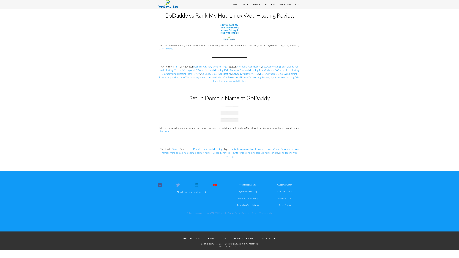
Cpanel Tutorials (281, 149)
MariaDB (222, 77)
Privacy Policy (241, 213)
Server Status (285, 205)
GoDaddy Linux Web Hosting (216, 73)
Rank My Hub (179, 4)
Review (265, 77)
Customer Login (284, 184)
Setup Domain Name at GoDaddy (229, 98)
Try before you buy (222, 80)
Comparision (180, 70)
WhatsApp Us (284, 198)
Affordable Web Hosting (248, 66)
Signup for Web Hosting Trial (285, 77)
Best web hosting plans (274, 66)
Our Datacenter (284, 191)
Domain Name (200, 149)
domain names (204, 152)
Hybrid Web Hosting (247, 191)
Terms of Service (259, 213)
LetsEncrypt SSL (268, 73)
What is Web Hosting (248, 198)
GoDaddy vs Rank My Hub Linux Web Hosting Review (229, 15)
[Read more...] (167, 48)
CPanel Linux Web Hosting (209, 70)
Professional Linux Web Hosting (244, 77)
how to (226, 152)
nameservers (271, 152)
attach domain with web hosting (248, 149)
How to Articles (239, 152)
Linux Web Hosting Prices (192, 77)
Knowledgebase (256, 152)
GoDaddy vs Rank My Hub (245, 73)
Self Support (285, 152)
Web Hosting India (247, 184)
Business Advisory (202, 66)
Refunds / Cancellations (248, 205)
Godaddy (269, 70)
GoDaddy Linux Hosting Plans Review (181, 73)
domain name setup (186, 152)
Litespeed (212, 77)
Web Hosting (220, 66)
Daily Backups (231, 70)
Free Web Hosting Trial (251, 70)
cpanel (191, 70)
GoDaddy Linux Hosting (287, 70)
